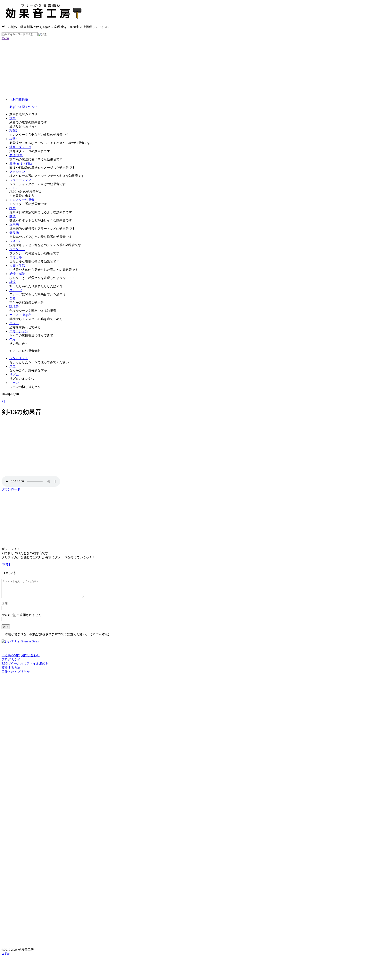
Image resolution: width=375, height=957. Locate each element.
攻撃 (12, 118)
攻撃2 (13, 130)
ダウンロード (11, 489)
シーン (14, 382)
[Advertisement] (119, 67)
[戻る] (6, 564)
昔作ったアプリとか (16, 671)
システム (15, 241)
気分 (12, 366)
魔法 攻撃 (16, 155)
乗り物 (14, 232)
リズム (14, 374)
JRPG (13, 188)
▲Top (6, 953)
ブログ (6, 659)
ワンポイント (18, 358)
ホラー (14, 323)
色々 (12, 339)
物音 (12, 208)
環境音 (14, 306)
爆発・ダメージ (20, 147)
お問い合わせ (30, 655)
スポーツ (15, 290)
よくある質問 (11, 655)
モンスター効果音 (21, 199)
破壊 (12, 282)
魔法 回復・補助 (20, 163)
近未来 (14, 224)
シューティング (20, 180)
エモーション (18, 331)
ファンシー (17, 249)
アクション (17, 171)
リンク (16, 659)
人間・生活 (17, 265)
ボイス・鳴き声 (20, 315)
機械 (12, 216)
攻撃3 (13, 138)
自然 (12, 298)
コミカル (15, 257)
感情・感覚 (17, 273)
